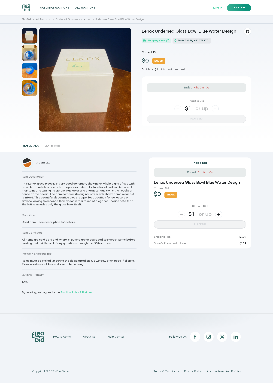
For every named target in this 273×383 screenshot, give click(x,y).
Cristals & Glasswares (69, 19)
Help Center (116, 336)
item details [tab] (30, 146)
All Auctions (85, 7)
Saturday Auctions (54, 7)
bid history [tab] (52, 146)
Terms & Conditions (166, 371)
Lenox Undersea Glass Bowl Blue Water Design (115, 19)
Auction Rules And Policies (224, 371)
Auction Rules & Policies (77, 292)
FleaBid (26, 19)
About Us (89, 336)
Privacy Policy (193, 371)
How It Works (62, 336)
